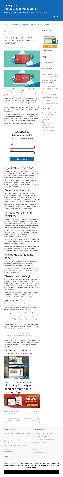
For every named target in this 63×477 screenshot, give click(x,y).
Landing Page (11, 31)
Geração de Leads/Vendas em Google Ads (43, 433)
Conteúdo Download (36, 24)
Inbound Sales (25, 24)
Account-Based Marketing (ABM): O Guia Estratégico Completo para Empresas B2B (50, 102)
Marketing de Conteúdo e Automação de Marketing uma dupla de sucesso (12, 420)
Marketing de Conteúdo (47, 127)
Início (5, 31)
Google (44, 120)
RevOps (44, 132)
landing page (12, 413)
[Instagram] (54, 16)
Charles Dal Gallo (20, 47)
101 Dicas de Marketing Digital (40, 452)
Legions (47, 24)
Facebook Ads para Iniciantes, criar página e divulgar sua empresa (32, 420)
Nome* (12, 144)
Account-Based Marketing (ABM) (50, 112)
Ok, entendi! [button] (31, 472)
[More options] (39, 412)
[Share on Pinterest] (34, 412)
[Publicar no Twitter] (29, 412)
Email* (11, 150)
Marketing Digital (14, 24)
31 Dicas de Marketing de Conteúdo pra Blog (43, 439)
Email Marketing (46, 117)
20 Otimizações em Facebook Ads (41, 442)
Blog (6, 24)
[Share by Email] (37, 412)
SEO (43, 133)
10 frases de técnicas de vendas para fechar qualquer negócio (17, 434)
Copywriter (44, 116)
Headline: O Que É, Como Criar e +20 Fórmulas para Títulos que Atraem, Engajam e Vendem (50, 81)
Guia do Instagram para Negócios (41, 436)
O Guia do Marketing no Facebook (41, 445)
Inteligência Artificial (47, 124)
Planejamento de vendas (48, 130)
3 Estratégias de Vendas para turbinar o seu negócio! (16, 438)
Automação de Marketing (48, 114)
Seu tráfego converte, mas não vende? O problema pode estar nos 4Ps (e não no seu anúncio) (50, 74)
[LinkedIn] (57, 16)
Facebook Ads (45, 119)
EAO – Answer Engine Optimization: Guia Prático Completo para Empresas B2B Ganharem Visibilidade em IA (50, 95)
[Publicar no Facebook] (32, 412)
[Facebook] (51, 16)
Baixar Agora (22, 159)
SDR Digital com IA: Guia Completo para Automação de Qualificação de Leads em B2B (50, 88)
